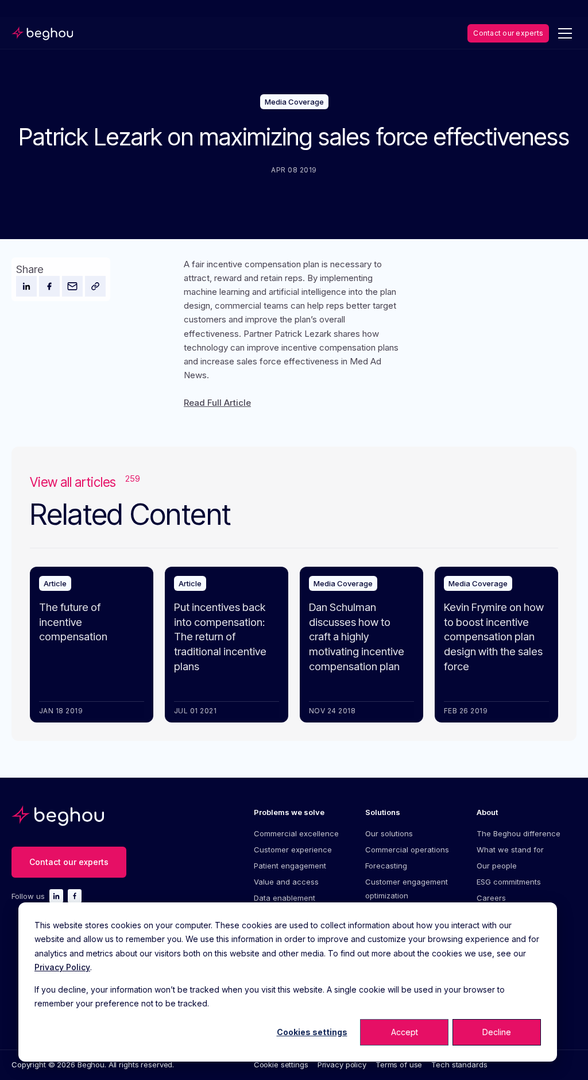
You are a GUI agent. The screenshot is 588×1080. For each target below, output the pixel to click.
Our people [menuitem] (497, 865)
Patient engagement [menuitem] (290, 865)
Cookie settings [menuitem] (281, 1064)
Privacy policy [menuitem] (342, 1064)
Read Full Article (217, 402)
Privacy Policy (62, 967)
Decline (496, 1032)
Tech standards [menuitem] (459, 1064)
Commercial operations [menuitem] (407, 849)
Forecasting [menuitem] (386, 865)
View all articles (85, 482)
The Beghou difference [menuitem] (518, 833)
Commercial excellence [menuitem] (296, 833)
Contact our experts (508, 33)
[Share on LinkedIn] (26, 286)
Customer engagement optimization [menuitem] (406, 888)
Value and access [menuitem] (286, 881)
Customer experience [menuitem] (293, 849)
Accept (404, 1032)
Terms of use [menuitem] (399, 1064)
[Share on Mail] (72, 286)
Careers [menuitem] (491, 897)
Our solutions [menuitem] (389, 833)
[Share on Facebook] (49, 286)
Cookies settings (312, 1032)
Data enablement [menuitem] (284, 897)
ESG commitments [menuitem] (509, 881)
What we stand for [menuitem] (510, 849)
